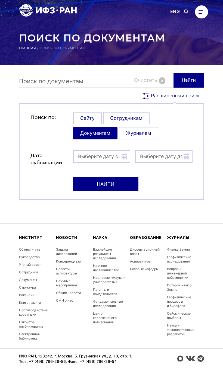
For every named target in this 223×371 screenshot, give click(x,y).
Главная (27, 48)
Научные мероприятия (66, 283)
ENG (175, 11)
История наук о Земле (179, 287)
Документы (28, 280)
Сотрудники (28, 272)
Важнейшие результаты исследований (104, 253)
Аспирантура (140, 261)
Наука (100, 237)
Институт (30, 237)
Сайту (87, 118)
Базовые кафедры (144, 269)
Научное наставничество (106, 268)
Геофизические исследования (179, 259)
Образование (146, 237)
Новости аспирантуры (66, 271)
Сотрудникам (126, 118)
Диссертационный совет (145, 251)
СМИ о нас (64, 300)
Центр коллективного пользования (105, 317)
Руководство (29, 257)
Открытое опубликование (31, 324)
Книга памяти (30, 302)
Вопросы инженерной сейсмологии (177, 273)
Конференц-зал (68, 261)
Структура (27, 287)
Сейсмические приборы (179, 315)
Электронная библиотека (29, 336)
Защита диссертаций (66, 251)
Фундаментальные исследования (108, 303)
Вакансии (26, 295)
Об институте (29, 249)
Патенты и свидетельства (105, 291)
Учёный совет (30, 265)
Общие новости (68, 293)
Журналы (178, 237)
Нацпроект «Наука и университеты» (109, 280)
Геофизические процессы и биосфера (179, 301)
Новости (66, 237)
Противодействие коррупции (33, 312)
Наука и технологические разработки (180, 329)
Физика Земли (178, 249)
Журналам (138, 133)
